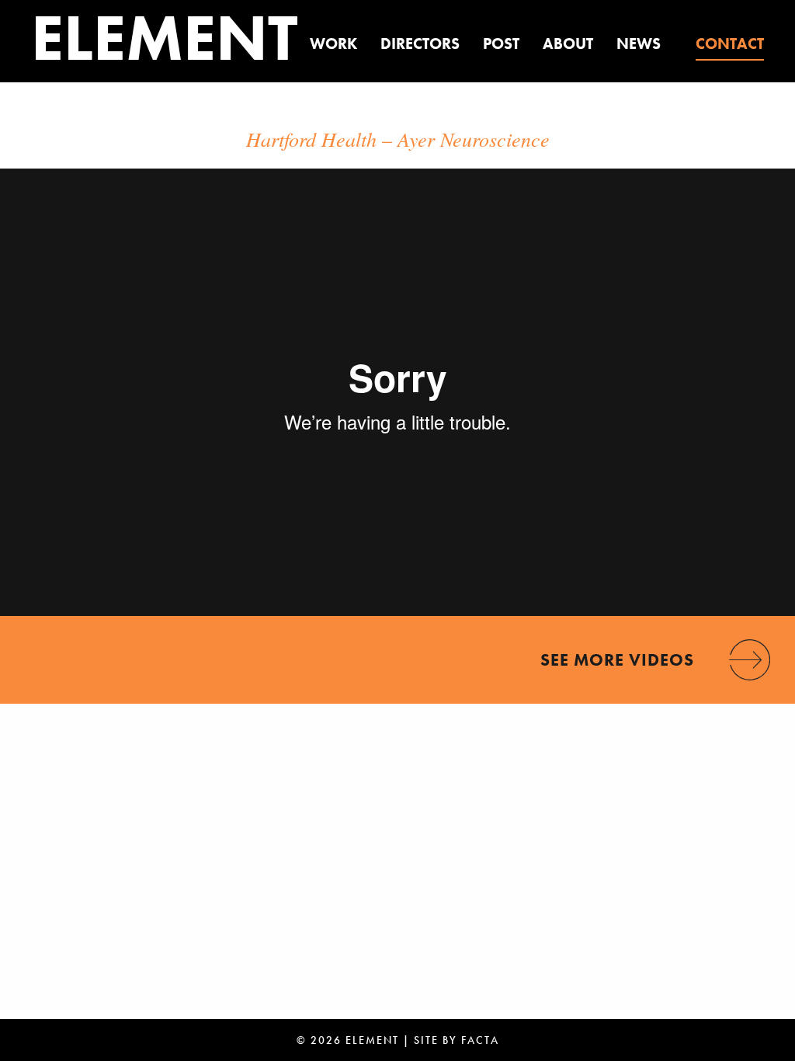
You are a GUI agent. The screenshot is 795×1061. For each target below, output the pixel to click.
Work (333, 43)
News (638, 43)
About (568, 43)
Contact (730, 43)
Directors (420, 43)
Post (501, 43)
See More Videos (617, 660)
